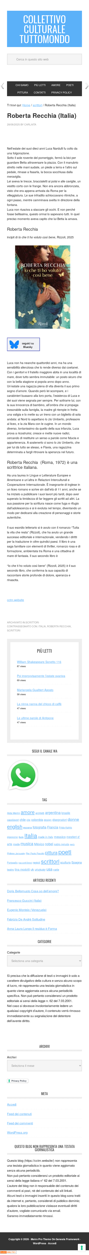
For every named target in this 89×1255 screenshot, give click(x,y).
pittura (51, 852)
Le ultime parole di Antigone (35, 718)
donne (73, 819)
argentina (53, 812)
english (14, 826)
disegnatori (59, 820)
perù (72, 844)
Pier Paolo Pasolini (35, 853)
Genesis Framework (67, 1239)
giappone (12, 837)
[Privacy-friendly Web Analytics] (8, 1252)
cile (28, 819)
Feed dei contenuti (19, 1114)
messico (60, 836)
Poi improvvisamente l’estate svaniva (41, 676)
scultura (65, 862)
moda (16, 844)
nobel (49, 843)
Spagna (76, 862)
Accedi (11, 1104)
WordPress (39, 1243)
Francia (52, 827)
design (48, 819)
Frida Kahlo (65, 827)
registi (36, 862)
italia (42, 626)
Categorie (13, 952)
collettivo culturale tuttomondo (44, 29)
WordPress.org (17, 1132)
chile (23, 819)
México (39, 844)
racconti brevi (25, 862)
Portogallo (12, 862)
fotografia (39, 827)
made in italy (45, 837)
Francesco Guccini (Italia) (24, 900)
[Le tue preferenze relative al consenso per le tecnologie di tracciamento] (82, 1248)
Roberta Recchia (59, 626)
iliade (21, 837)
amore (28, 811)
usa (49, 869)
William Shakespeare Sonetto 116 (39, 662)
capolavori (13, 820)
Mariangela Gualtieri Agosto (35, 690)
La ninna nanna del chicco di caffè (39, 704)
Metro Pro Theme (41, 1239)
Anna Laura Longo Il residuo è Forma (32, 928)
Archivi (11, 1057)
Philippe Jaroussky (16, 853)
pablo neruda (61, 844)
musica (26, 843)
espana (27, 827)
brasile (65, 813)
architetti (39, 813)
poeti (64, 851)
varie (56, 869)
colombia (37, 819)
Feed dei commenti (20, 1123)
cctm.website (15, 600)
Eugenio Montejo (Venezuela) (27, 910)
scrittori (32, 622)
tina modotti (22, 869)
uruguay (40, 869)
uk (32, 869)
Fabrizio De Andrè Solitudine (26, 919)
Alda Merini (13, 813)
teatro (10, 869)
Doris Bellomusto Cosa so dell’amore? (33, 891)
